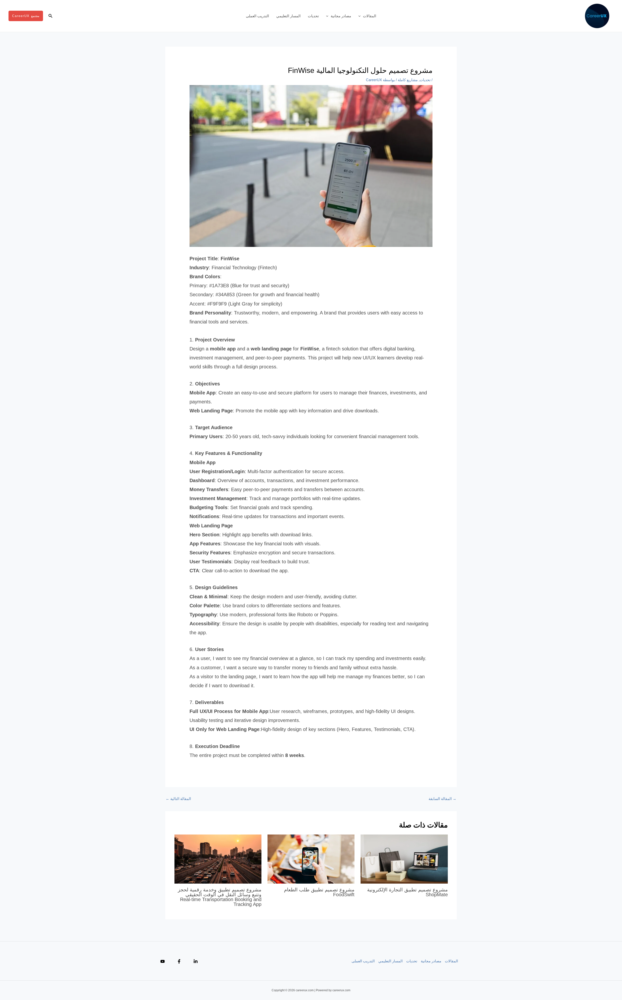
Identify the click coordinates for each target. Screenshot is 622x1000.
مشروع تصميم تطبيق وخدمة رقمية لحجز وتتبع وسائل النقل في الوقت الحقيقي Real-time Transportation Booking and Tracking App (219, 897)
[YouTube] (162, 961)
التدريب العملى (257, 16)
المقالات (369, 16)
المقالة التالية (178, 799)
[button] (360, 16)
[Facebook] (179, 961)
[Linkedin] (195, 961)
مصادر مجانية (341, 16)
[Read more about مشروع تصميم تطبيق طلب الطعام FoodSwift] (311, 859)
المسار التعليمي (288, 16)
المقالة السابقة (442, 799)
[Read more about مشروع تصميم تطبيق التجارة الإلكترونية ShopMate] (404, 859)
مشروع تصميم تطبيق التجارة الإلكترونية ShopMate (407, 892)
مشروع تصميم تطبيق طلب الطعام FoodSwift (319, 892)
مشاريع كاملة (408, 80)
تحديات (313, 16)
